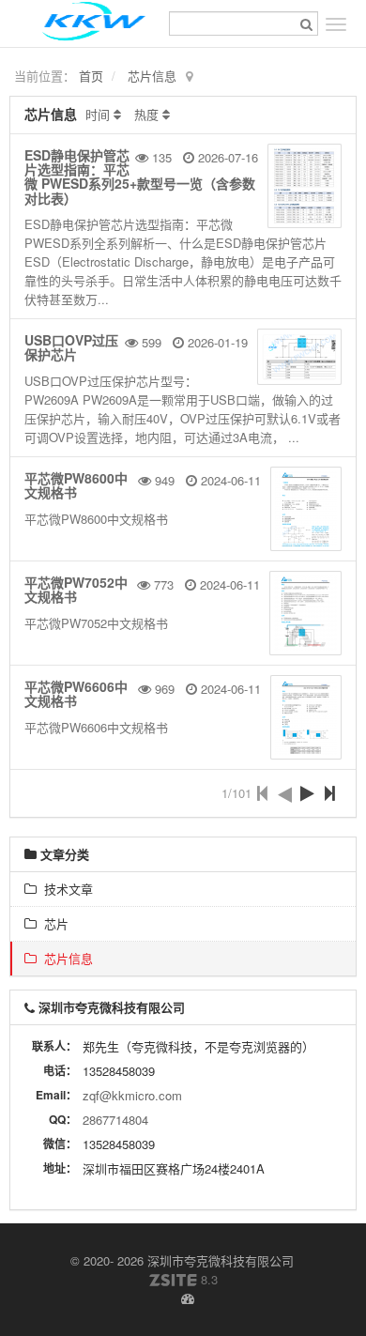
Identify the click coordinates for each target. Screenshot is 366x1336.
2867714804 (115, 1120)
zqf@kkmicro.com (132, 1095)
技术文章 (65, 889)
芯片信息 (152, 75)
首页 (91, 75)
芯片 (53, 923)
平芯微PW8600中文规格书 (76, 484)
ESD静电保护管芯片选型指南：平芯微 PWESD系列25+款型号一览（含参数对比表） (139, 176)
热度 (146, 114)
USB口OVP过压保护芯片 (71, 346)
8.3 (183, 1279)
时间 (97, 114)
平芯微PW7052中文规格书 (76, 589)
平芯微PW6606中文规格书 (76, 693)
